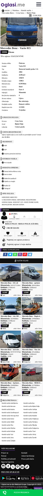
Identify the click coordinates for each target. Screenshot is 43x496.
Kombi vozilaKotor (8, 419)
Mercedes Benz (8, 13)
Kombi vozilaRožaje (8, 431)
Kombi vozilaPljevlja (30, 425)
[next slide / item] (41, 31)
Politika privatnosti (8, 459)
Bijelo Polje (31, 13)
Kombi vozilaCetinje (30, 409)
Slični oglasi (22, 261)
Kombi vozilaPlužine (8, 428)
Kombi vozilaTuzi (7, 434)
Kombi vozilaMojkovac (31, 419)
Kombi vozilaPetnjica (31, 422)
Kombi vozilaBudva (8, 409)
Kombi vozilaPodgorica (31, 428)
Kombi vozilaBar (29, 403)
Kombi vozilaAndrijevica (10, 403)
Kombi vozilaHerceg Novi (10, 416)
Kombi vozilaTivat (30, 431)
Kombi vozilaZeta (8, 438)
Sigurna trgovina (7, 462)
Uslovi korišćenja (27, 456)
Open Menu (38, 4)
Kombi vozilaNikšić (8, 422)
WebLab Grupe (20, 485)
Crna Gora (20, 13)
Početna (16, 11)
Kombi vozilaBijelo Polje (32, 406)
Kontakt (24, 453)
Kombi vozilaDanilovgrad (10, 413)
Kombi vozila (26, 11)
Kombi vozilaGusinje (30, 413)
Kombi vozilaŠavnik (30, 438)
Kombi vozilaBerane (8, 406)
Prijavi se (4, 453)
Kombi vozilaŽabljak (8, 441)
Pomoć (3, 456)
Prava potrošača (27, 459)
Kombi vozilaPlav (7, 425)
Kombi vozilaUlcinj (30, 434)
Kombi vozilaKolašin (30, 416)
